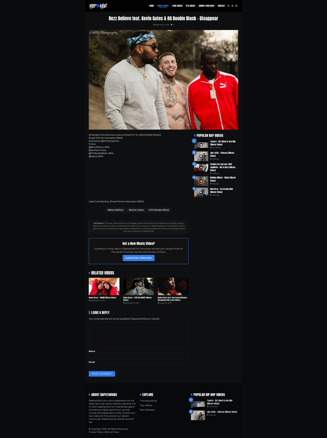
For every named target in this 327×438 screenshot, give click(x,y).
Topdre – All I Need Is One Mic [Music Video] (223, 143)
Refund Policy (111, 432)
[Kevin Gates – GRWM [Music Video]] (104, 286)
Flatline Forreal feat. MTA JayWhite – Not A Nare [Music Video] (222, 167)
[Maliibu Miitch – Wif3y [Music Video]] (201, 181)
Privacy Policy (96, 432)
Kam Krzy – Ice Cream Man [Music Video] (221, 190)
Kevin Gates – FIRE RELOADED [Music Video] (137, 298)
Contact (221, 5)
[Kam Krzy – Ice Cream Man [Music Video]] (201, 192)
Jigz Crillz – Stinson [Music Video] (222, 154)
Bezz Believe (116, 210)
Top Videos (146, 405)
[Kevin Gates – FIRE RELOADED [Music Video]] (138, 286)
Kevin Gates (137, 210)
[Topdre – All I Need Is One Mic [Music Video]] (201, 145)
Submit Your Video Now (139, 258)
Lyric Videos (177, 5)
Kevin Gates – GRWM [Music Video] (102, 297)
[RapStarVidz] (98, 6)
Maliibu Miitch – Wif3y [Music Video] (223, 179)
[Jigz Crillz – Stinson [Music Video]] (201, 156)
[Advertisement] (138, 179)
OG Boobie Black (159, 210)
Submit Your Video (206, 5)
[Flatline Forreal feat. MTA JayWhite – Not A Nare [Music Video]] (201, 167)
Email (92, 362)
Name (93, 351)
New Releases (147, 410)
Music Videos (162, 5)
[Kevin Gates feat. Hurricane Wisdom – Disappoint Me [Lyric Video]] (173, 286)
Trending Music (148, 400)
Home (151, 5)
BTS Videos (190, 5)
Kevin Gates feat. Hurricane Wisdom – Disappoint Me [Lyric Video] (173, 298)
